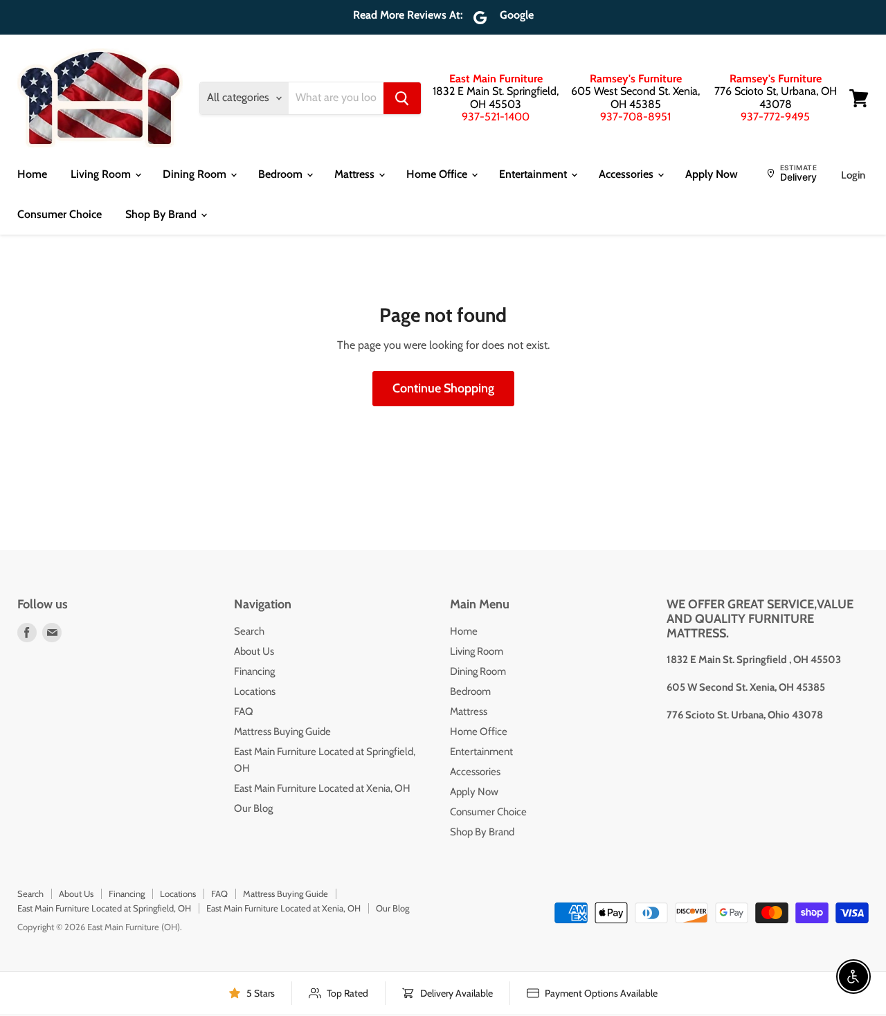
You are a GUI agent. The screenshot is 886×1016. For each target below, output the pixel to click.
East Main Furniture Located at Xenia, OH (322, 788)
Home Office (438, 174)
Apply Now (711, 174)
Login (853, 175)
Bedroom (281, 174)
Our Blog (253, 808)
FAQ (243, 711)
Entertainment (534, 174)
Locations (254, 691)
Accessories (627, 174)
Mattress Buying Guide (282, 731)
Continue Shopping (443, 388)
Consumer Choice (59, 214)
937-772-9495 (775, 116)
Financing (254, 671)
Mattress (355, 174)
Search (249, 631)
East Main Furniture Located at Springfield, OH (104, 908)
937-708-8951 (635, 116)
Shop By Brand (162, 214)
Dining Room (196, 174)
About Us (254, 651)
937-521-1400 (496, 116)
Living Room (102, 174)
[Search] (402, 98)
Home (32, 174)
